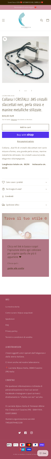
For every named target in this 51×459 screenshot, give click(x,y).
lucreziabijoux (22, 454)
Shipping (14, 119)
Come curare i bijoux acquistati (19, 313)
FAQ (7, 325)
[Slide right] (32, 91)
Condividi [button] (9, 196)
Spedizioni (10, 319)
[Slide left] (20, 91)
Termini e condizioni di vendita (18, 337)
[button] (3, 20)
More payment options (25, 141)
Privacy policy (11, 331)
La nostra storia (12, 306)
